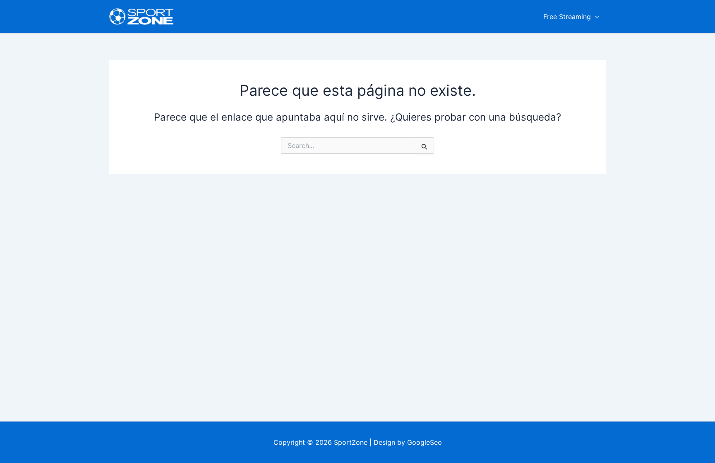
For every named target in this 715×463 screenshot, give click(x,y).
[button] (595, 16)
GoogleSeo (424, 442)
